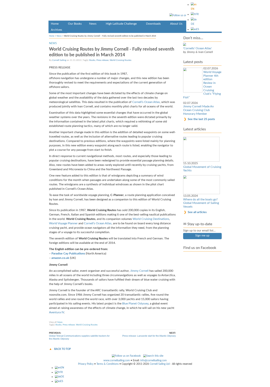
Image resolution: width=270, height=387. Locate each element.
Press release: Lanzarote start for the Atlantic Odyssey (149, 336)
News (59, 36)
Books (92, 60)
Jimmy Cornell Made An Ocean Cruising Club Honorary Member (198, 110)
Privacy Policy (85, 364)
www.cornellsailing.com (116, 360)
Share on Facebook (60, 318)
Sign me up (202, 235)
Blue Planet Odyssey (135, 303)
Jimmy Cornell (139, 270)
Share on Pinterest (99, 318)
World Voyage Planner (63, 223)
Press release (102, 60)
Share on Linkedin (120, 318)
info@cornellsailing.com (153, 360)
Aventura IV (56, 312)
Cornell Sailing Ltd (160, 364)
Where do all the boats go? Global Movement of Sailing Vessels (201, 203)
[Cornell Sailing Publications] (135, 11)
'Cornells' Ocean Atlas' (197, 48)
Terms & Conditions (107, 364)
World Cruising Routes (120, 60)
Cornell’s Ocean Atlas (146, 102)
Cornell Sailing (59, 60)
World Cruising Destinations (151, 218)
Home (51, 36)
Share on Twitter (80, 318)
